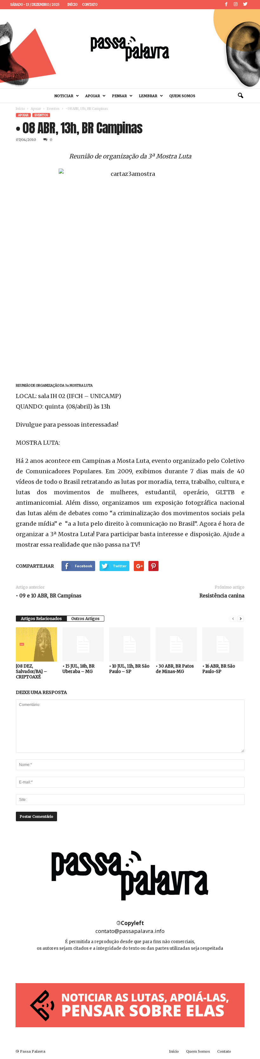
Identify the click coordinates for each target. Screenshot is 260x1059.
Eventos (53, 109)
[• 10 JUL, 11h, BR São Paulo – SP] (129, 644)
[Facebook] (226, 4)
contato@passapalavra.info (130, 931)
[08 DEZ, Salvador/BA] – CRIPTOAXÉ (31, 671)
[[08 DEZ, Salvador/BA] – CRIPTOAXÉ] (36, 644)
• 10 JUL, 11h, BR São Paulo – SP (129, 668)
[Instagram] (235, 4)
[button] (240, 96)
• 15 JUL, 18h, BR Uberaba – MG (78, 668)
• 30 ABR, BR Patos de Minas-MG (175, 668)
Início (72, 5)
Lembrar (148, 96)
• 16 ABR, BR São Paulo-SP (218, 668)
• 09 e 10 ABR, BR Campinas (48, 596)
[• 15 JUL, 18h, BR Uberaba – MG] (83, 644)
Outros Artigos (85, 618)
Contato (89, 5)
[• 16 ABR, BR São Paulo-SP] (223, 644)
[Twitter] (245, 4)
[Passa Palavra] (130, 49)
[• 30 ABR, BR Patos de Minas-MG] (176, 644)
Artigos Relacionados (41, 618)
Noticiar (64, 96)
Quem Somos (182, 96)
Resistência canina (221, 596)
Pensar (119, 96)
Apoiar (92, 96)
